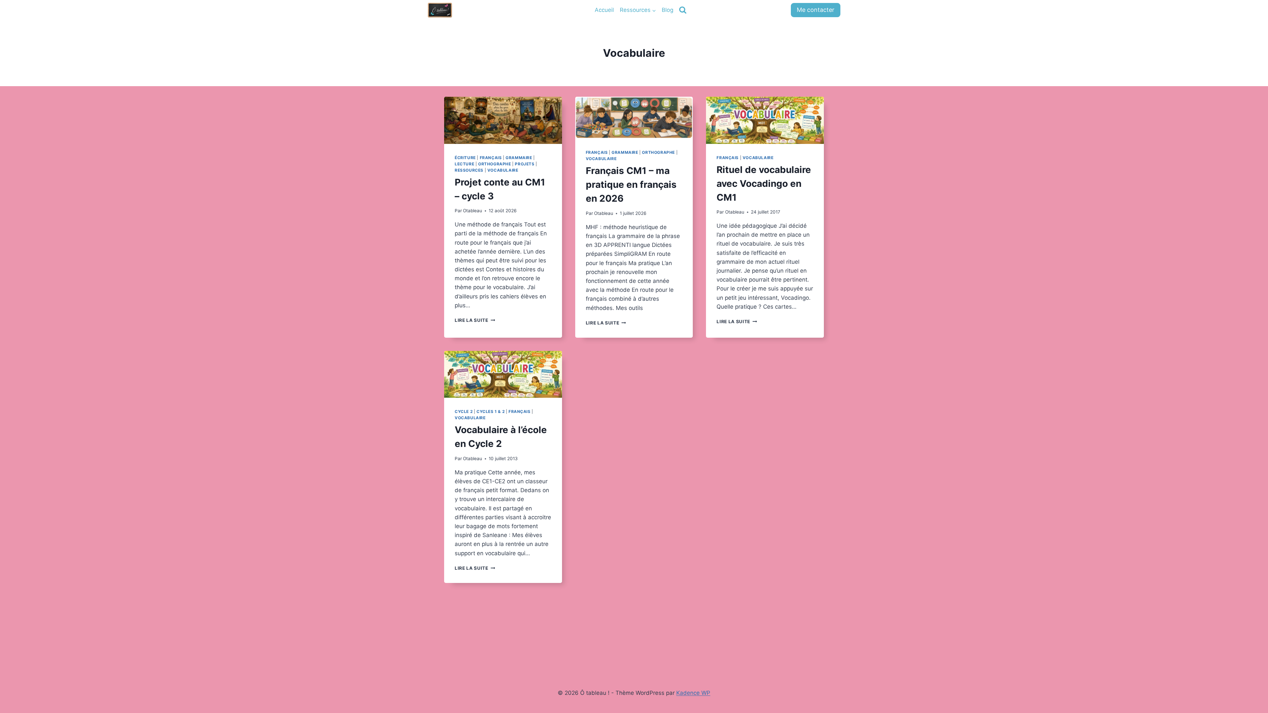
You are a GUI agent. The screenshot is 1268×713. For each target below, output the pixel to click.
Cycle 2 (464, 411)
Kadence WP (693, 693)
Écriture (465, 157)
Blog (667, 10)
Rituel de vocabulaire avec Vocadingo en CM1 (764, 183)
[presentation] (503, 120)
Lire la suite (475, 320)
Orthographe (494, 163)
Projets (524, 163)
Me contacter (815, 9)
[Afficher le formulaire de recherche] (682, 10)
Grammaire (519, 157)
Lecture (464, 163)
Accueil (604, 10)
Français (491, 157)
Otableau (472, 210)
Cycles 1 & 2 (490, 411)
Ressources (469, 170)
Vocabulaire (502, 170)
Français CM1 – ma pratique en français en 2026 (631, 184)
